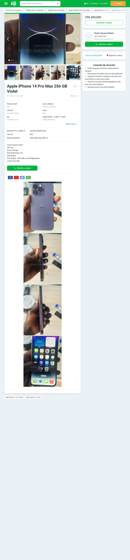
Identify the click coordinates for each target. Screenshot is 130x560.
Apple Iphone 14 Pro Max (14, 397)
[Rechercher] (57, 3)
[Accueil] (14, 3)
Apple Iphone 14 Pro (33, 397)
